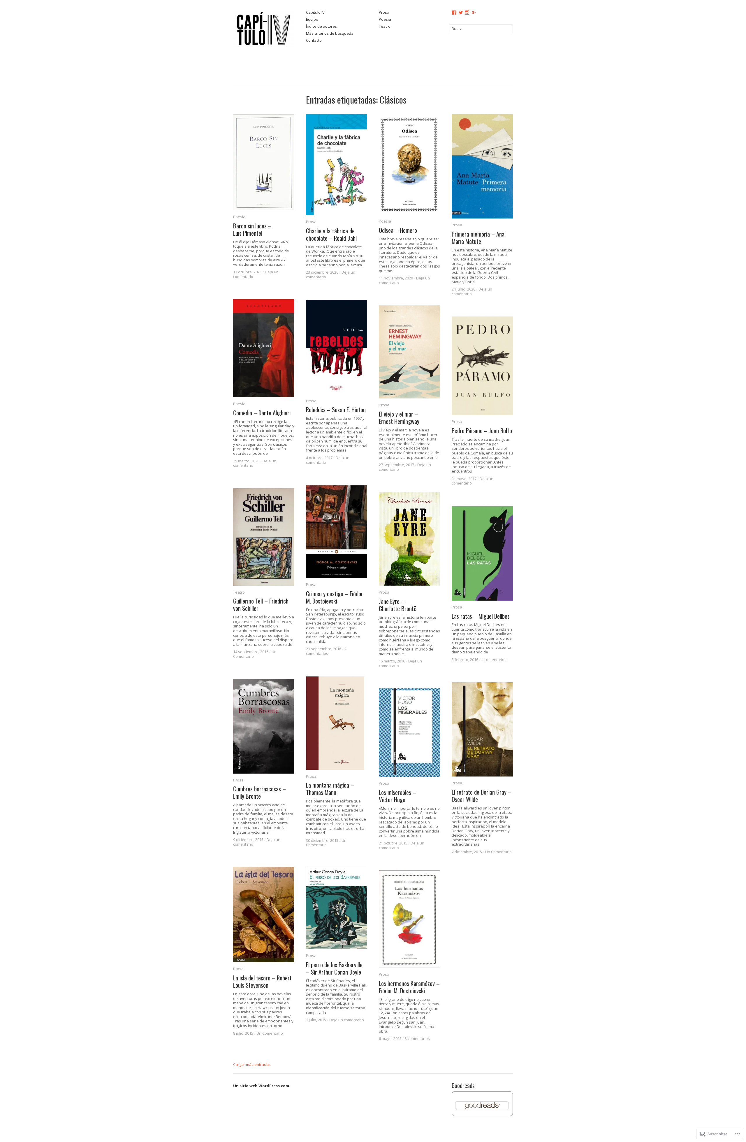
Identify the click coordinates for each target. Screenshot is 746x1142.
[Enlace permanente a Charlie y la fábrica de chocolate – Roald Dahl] (336, 165)
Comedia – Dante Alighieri (262, 412)
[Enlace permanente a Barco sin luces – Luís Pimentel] (263, 162)
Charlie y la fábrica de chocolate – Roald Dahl (331, 234)
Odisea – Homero (398, 230)
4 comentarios (493, 659)
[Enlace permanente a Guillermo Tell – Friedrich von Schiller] (263, 537)
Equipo (312, 19)
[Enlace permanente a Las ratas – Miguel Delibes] (482, 553)
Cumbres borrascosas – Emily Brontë (259, 792)
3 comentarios (417, 1038)
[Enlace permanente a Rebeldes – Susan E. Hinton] (336, 347)
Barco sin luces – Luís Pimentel (252, 229)
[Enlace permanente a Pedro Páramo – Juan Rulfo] (482, 365)
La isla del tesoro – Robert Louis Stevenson (262, 981)
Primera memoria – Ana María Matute (478, 237)
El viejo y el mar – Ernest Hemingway (399, 417)
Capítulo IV (315, 12)
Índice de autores (321, 26)
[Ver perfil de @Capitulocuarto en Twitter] (460, 12)
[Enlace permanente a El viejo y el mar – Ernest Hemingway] (409, 351)
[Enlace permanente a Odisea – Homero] (409, 164)
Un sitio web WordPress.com (261, 1085)
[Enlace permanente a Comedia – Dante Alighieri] (263, 348)
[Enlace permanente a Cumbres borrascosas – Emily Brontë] (263, 726)
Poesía (385, 19)
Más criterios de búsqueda (329, 33)
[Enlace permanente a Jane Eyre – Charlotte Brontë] (409, 539)
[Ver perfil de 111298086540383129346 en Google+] (473, 12)
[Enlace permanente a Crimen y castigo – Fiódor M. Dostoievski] (336, 531)
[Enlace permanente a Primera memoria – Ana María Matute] (482, 166)
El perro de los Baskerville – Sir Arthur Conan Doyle (334, 968)
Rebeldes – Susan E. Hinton (336, 409)
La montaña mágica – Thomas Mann (330, 788)
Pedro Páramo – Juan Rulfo (482, 430)
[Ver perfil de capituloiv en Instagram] (467, 12)
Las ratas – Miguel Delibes (481, 615)
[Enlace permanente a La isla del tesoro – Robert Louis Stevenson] (263, 914)
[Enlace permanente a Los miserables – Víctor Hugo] (409, 732)
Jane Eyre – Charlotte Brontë (397, 605)
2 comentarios (326, 651)
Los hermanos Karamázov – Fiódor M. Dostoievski (409, 987)
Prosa (384, 12)
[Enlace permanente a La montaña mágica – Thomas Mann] (336, 723)
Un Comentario (326, 843)
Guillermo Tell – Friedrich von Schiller (260, 604)
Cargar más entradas (252, 1064)
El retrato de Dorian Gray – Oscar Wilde (481, 795)
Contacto (314, 40)
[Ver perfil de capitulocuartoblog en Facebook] (454, 12)
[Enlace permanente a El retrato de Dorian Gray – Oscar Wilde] (482, 729)
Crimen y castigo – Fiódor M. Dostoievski (334, 597)
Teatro (384, 26)
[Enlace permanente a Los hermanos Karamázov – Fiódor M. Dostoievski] (409, 919)
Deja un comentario (346, 1019)
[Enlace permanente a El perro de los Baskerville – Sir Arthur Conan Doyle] (336, 908)
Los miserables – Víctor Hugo (397, 796)
